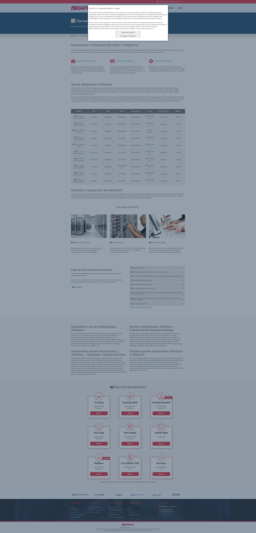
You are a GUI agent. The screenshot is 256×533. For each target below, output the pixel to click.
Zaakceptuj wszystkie (128, 32)
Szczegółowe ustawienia (128, 36)
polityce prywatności (147, 28)
